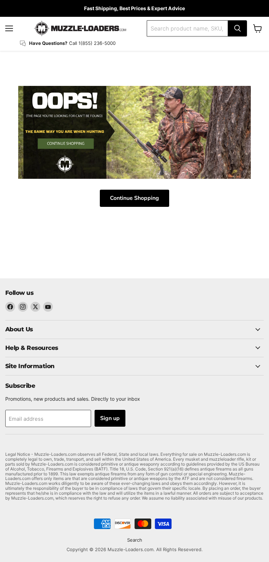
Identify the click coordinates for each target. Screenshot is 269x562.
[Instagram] (23, 307)
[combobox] (187, 28)
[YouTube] (48, 307)
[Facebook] (10, 307)
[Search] (237, 28)
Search (134, 540)
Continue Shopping (134, 198)
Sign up (110, 418)
